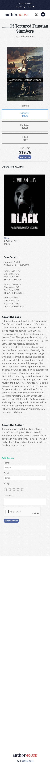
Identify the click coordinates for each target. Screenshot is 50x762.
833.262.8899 (26, 4)
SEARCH (19, 7)
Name (6, 462)
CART (30, 7)
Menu (43, 14)
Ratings (7, 483)
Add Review (8, 458)
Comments (9, 495)
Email (6, 473)
